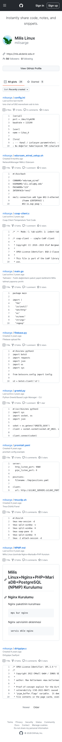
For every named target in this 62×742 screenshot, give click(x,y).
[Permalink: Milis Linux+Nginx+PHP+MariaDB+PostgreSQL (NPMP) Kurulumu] (5, 579)
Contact (25, 725)
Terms (10, 722)
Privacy (19, 722)
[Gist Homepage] (21, 6)
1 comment (30, 168)
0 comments (32, 110)
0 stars (45, 110)
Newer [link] (26, 707)
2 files (8, 110)
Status (39, 722)
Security (29, 722)
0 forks (18, 110)
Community (49, 722)
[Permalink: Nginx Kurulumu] (5, 597)
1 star (42, 403)
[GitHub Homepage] (21, 733)
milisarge (7, 97)
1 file (7, 168)
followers (13, 58)
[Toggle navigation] (5, 5)
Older (36, 707)
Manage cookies (39, 725)
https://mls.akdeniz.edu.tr (21, 53)
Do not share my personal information (31, 728)
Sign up (53, 5)
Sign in (40, 5)
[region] (31, 131)
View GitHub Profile (31, 68)
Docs (17, 725)
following (27, 58)
